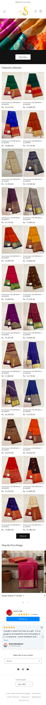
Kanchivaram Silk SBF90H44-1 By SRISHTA (11, 103)
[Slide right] (27, 602)
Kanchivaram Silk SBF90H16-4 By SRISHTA (33, 257)
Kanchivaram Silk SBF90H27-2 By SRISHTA (11, 295)
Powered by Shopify (24, 693)
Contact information (13, 697)
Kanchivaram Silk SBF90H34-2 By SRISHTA (11, 141)
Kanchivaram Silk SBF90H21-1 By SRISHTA (11, 410)
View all (23, 536)
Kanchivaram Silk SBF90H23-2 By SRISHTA (11, 372)
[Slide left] (18, 602)
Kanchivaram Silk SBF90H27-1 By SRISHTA (33, 333)
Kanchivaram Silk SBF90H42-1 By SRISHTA (33, 218)
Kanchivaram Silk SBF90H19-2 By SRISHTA (33, 525)
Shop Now (23, 57)
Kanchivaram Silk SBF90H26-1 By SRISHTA (11, 333)
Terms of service (24, 700)
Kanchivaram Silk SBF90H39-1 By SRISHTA (33, 180)
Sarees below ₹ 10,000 (12, 595)
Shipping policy (36, 697)
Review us (23, 619)
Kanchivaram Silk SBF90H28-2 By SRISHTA (11, 487)
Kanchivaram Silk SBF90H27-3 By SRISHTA (11, 257)
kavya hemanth (16, 632)
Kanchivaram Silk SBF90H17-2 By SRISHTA (33, 449)
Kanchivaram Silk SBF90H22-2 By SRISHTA (33, 410)
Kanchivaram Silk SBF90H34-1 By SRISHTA (33, 103)
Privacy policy (36, 693)
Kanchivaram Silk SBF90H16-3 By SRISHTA (33, 487)
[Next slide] (42, 637)
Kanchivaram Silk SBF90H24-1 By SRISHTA (33, 372)
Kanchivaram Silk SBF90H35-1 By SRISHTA (33, 141)
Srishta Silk (17, 611)
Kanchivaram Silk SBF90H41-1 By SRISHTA (11, 218)
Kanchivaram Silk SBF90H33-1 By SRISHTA (11, 180)
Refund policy (26, 697)
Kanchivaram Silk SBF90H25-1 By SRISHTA (33, 295)
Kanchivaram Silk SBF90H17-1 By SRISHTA (11, 449)
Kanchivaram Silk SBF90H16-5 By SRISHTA (11, 525)
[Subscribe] (39, 661)
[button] (4, 11)
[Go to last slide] (3, 637)
